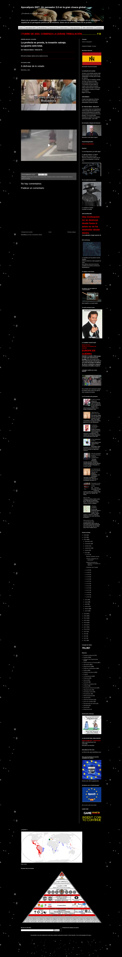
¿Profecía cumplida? (94, 507)
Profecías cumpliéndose (89, 668)
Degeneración (30, 176)
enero (86, 611)
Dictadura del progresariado (40, 176)
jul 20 (88, 574)
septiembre (88, 548)
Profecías (85, 678)
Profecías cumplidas (88, 684)
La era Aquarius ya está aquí (91, 151)
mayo (86, 602)
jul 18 (88, 576)
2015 (85, 631)
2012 (85, 638)
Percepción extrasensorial (90, 688)
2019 (85, 622)
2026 (85, 535)
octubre (87, 546)
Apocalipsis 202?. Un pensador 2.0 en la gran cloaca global (53, 7)
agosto (87, 550)
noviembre (88, 543)
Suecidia (85, 697)
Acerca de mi (53, 27)
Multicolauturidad (64, 176)
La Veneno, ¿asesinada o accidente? (94, 427)
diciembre (87, 541)
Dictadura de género (88, 672)
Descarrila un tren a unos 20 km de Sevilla (95, 485)
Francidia (85, 682)
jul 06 (88, 592)
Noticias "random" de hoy (92, 556)
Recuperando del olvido (89, 703)
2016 (85, 629)
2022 (85, 616)
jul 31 (88, 554)
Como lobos (63, 27)
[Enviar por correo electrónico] (39, 175)
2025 (85, 537)
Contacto (99, 27)
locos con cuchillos (88, 701)
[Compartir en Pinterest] (46, 175)
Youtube (94, 46)
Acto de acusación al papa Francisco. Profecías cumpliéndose (96, 455)
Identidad (85, 705)
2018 (85, 625)
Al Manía (85, 686)
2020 (85, 620)
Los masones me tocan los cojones (95, 469)
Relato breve (86, 709)
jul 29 (88, 570)
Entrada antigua (71, 232)
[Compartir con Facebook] (44, 175)
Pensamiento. (87, 693)
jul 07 (88, 590)
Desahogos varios (88, 691)
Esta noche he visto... (88, 520)
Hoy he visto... (87, 497)
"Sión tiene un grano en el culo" (95, 413)
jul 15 (88, 581)
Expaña (58, 176)
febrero (87, 608)
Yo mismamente (87, 676)
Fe (84, 674)
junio (86, 599)
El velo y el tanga (95, 399)
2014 (85, 633)
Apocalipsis (86, 664)
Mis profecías (43, 27)
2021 (85, 618)
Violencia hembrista (88, 699)
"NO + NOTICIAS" (88, 27)
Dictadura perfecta (51, 176)
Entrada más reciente (27, 232)
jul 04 (88, 594)
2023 (85, 613)
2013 (85, 636)
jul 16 (88, 579)
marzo (87, 606)
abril (86, 604)
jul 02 (88, 597)
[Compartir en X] (43, 175)
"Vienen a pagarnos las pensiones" (92, 559)
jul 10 (88, 588)
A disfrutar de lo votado (92, 567)
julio (86, 552)
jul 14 (88, 583)
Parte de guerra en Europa (90, 662)
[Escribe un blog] (41, 175)
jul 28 (88, 572)
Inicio (21, 27)
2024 (85, 539)
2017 (85, 627)
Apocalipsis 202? (30, 27)
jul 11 (87, 585)
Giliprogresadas (75, 27)
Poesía (85, 707)
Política (85, 670)
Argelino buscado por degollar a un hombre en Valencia (93, 564)
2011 (85, 640)
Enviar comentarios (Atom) (35, 234)
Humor (85, 680)
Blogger (89, 935)
